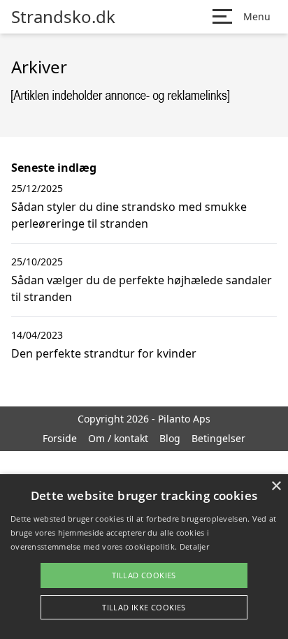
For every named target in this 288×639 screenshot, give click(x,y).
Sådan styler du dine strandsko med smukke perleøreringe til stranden (129, 215)
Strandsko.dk (63, 17)
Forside (60, 438)
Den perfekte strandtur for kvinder (103, 353)
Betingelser (218, 438)
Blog (169, 438)
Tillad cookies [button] (144, 575)
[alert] (144, 556)
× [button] (276, 486)
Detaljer (194, 546)
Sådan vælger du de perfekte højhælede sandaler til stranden (141, 288)
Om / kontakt (118, 438)
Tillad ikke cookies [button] (144, 607)
